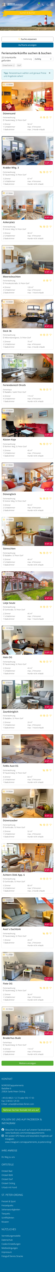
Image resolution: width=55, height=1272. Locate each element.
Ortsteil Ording (8, 1183)
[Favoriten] (4, 108)
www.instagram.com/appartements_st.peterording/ (28, 1142)
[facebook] (3, 1131)
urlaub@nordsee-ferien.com (21, 1104)
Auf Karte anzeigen (27, 45)
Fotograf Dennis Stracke (12, 1256)
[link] (43, 4)
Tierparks (6, 1213)
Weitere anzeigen (27, 1063)
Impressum (7, 1252)
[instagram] (3, 1139)
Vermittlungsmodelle (11, 1235)
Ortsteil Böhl (7, 1175)
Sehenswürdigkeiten (11, 1209)
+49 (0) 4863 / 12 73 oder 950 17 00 (18, 1097)
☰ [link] (52, 4)
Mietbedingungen (10, 1248)
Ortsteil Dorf (7, 1179)
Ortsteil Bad (7, 1171)
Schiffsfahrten (8, 1217)
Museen (5, 1221)
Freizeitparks (7, 1205)
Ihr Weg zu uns (8, 1157)
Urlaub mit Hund (9, 1187)
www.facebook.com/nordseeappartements (24, 1132)
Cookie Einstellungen (11, 1244)
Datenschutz (7, 1239)
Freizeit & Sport (9, 1201)
